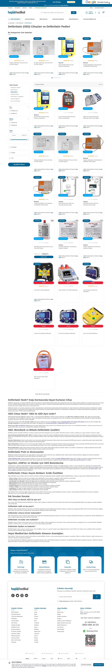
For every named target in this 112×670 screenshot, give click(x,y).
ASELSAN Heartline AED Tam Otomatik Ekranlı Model (90, 204)
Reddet (44, 665)
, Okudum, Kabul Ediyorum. (70, 601)
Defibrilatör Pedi (15, 627)
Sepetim (59, 618)
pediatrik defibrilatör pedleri (62, 458)
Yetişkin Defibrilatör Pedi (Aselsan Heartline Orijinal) (92, 247)
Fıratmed (36, 623)
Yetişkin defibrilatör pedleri (14, 458)
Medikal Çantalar (15, 635)
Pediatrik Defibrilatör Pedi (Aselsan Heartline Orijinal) (68, 247)
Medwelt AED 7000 (62, 423)
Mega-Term (37, 631)
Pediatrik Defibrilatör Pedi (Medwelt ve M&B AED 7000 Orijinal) (92, 65)
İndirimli (13, 152)
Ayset (35, 612)
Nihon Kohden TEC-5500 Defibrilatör (68, 290)
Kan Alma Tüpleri (15, 633)
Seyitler (36, 640)
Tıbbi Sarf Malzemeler (17, 616)
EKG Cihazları (14, 89)
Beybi (35, 614)
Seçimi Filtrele (19, 164)
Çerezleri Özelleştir (86, 664)
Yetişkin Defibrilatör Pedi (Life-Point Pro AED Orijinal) (18, 63)
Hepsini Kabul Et (98, 664)
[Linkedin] (26, 595)
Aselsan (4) (14, 122)
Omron (36, 635)
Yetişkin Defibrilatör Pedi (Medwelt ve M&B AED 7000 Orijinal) (92, 160)
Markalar (25, 7)
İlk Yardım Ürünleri (16, 631)
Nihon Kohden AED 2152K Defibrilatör (41, 377)
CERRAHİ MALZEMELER (58, 19)
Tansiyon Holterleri (15, 98)
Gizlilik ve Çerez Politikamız (64, 620)
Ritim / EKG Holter (16, 640)
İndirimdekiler (60, 629)
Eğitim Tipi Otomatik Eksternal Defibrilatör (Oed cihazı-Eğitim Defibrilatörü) (91, 117)
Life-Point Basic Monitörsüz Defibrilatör (90, 290)
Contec (36, 618)
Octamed (36, 633)
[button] (53, 77)
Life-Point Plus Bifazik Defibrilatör (42, 333)
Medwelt (61, 62)
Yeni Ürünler (60, 627)
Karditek (36, 625)
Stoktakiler (13, 147)
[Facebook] (13, 595)
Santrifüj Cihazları (15, 94)
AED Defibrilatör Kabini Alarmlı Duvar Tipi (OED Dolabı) (43, 247)
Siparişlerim (17, 7)
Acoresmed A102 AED (51, 423)
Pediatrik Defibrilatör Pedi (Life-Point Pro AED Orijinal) (43, 63)
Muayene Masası (15, 629)
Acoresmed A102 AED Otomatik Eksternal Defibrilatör (67, 117)
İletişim (30, 7)
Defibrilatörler (14, 92)
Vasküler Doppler (15, 625)
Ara (74, 12)
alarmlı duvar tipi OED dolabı (77, 460)
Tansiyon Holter (15, 638)
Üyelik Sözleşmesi (62, 625)
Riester (36, 638)
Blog (91, 7)
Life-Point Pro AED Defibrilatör (42, 290)
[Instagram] (22, 595)
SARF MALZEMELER (30, 19)
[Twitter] (17, 595)
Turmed (36, 642)
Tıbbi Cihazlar (19, 23)
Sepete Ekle (44, 257)
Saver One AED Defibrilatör (90, 333)
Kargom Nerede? (100, 7)
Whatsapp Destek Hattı (41, 7)
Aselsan (61, 201)
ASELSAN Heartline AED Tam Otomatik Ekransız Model (66, 204)
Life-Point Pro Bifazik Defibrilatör (67, 333)
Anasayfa (10, 7)
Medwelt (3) (14, 125)
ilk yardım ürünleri (93, 468)
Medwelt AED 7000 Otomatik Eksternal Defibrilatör (66, 65)
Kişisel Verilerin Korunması (64, 623)
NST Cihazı (14, 623)
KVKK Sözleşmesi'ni (64, 601)
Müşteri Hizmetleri (62, 616)
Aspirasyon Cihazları (15, 87)
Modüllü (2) (14, 113)
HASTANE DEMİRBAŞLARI (89, 19)
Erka (35, 620)
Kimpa (36, 627)
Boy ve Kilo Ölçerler (15, 101)
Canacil (36, 616)
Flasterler (13, 642)
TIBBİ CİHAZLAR (43, 19)
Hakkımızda (60, 612)
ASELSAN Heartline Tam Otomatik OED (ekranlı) (72, 421)
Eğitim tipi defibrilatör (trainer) (22, 425)
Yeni (12, 158)
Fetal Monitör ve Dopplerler (17, 96)
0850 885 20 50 (90, 624)
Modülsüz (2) (14, 110)
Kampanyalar (60, 631)
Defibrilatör (14, 618)
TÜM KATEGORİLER (15, 19)
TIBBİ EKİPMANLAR (73, 19)
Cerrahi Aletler (15, 620)
